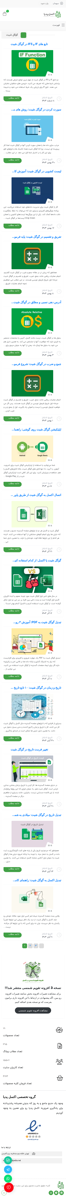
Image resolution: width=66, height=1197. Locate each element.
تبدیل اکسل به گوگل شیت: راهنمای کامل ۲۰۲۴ (36, 880)
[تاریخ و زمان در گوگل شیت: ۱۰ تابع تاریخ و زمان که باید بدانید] (32, 707)
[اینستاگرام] (51, 1193)
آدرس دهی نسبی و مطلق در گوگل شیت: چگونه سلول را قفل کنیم (36, 302)
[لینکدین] (61, 1193)
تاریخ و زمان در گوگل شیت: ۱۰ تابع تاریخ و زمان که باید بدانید (36, 687)
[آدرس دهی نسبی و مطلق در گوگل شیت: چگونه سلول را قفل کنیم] (32, 321)
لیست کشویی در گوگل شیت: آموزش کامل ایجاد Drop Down (36, 171)
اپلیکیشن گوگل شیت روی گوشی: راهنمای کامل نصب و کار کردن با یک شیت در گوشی (36, 429)
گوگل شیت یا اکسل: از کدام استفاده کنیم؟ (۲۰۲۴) (36, 560)
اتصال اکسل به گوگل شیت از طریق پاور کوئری (36, 495)
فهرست (56, 25)
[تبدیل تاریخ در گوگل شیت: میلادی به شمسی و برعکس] (32, 834)
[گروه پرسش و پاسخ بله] (8, 1160)
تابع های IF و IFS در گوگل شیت (29, 44)
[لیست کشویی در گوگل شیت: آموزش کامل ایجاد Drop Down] (32, 190)
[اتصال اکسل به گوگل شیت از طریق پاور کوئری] (32, 514)
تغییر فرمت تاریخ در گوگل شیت (29, 749)
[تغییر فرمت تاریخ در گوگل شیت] (32, 769)
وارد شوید (44, 3)
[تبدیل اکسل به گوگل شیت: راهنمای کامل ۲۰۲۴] (32, 899)
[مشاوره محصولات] (8, 1179)
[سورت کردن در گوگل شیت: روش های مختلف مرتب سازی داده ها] (32, 129)
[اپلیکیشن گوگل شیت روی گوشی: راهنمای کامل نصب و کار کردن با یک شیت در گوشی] (32, 449)
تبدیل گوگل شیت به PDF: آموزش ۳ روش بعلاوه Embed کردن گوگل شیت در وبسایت (36, 622)
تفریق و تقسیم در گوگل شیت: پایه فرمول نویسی (36, 236)
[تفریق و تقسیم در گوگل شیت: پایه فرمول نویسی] (32, 256)
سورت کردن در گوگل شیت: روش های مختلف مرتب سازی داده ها (36, 109)
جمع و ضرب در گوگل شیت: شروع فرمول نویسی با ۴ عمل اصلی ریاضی (36, 364)
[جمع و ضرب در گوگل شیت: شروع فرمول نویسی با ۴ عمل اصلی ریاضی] (32, 383)
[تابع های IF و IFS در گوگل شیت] (32, 63)
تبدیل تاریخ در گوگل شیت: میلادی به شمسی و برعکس (36, 815)
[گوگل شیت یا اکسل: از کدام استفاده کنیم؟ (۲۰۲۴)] (32, 579)
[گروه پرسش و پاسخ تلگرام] (8, 1169)
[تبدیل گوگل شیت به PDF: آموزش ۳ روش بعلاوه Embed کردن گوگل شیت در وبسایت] (32, 641)
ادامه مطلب (13, 98)
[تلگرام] (56, 1193)
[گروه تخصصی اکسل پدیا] (52, 14)
